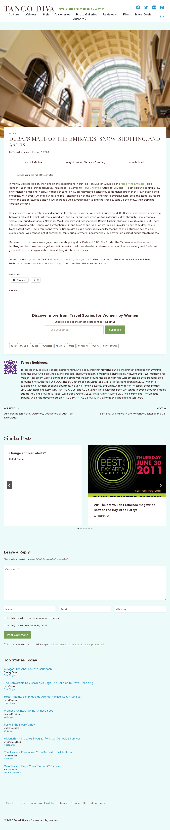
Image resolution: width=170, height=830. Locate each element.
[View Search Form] (162, 17)
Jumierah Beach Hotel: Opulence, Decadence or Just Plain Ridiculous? (38, 413)
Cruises (8, 731)
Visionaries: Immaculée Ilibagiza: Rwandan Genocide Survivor (42, 738)
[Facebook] (138, 7)
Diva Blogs (15, 133)
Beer (13, 346)
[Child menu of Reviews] (110, 14)
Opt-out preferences (95, 803)
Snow (95, 346)
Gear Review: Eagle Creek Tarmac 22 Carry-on (32, 766)
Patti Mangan (18, 459)
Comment (12, 569)
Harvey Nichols (92, 187)
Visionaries (62, 14)
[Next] (160, 485)
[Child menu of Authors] (80, 19)
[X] (146, 7)
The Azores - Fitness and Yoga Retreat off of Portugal (38, 752)
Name (9, 609)
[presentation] (127, 471)
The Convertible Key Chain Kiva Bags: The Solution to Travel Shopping (48, 683)
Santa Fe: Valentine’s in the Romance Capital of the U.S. (133, 411)
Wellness (30, 14)
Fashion (60, 346)
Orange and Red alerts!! (27, 453)
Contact (21, 803)
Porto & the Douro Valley (19, 724)
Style (45, 14)
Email (65, 609)
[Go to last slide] (9, 485)
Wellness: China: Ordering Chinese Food (28, 710)
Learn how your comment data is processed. (77, 644)
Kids (71, 346)
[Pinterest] (162, 7)
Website (121, 609)
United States (110, 346)
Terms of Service (70, 803)
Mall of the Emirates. (133, 183)
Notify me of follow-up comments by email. (33, 618)
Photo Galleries (86, 14)
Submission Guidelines (43, 803)
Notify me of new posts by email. (27, 625)
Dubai (35, 346)
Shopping (83, 346)
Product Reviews (12, 772)
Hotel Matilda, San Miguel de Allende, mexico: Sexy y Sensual (42, 696)
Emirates (47, 346)
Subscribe (115, 329)
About (9, 803)
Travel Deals (142, 14)
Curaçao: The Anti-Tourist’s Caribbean (28, 669)
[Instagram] (154, 7)
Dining (24, 346)
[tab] (78, 528)
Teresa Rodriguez (20, 152)
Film (126, 14)
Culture (14, 14)
